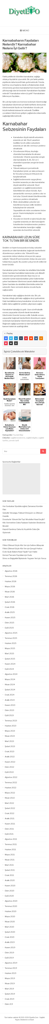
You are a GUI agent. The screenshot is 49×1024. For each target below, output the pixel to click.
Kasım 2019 (10, 947)
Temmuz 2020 (11, 906)
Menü (25, 30)
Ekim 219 (9, 1004)
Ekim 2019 (9, 953)
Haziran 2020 (10, 911)
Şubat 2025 (10, 659)
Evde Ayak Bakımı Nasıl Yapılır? (16, 552)
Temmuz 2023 (11, 721)
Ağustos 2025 (11, 633)
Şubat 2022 (10, 808)
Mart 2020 (9, 927)
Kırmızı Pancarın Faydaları (13, 555)
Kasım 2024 (10, 664)
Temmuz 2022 (11, 782)
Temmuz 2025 (11, 638)
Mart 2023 (9, 741)
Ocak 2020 (9, 937)
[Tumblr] (21, 338)
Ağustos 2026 (11, 571)
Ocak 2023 (9, 751)
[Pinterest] (26, 338)
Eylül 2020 (9, 896)
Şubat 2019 (10, 994)
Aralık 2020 (10, 880)
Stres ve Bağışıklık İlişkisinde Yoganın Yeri (20, 558)
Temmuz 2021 (11, 844)
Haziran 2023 (10, 726)
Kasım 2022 (10, 762)
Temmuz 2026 (11, 576)
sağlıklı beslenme (18, 438)
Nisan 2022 (10, 798)
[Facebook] (6, 338)
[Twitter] (11, 338)
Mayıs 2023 (10, 731)
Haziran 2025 (10, 643)
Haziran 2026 (10, 581)
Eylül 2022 (9, 772)
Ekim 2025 (9, 623)
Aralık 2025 (10, 612)
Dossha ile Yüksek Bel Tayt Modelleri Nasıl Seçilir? (24, 519)
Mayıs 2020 (10, 916)
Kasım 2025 (10, 617)
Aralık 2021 (9, 818)
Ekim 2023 (9, 710)
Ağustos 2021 (11, 839)
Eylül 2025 (9, 628)
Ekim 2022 (9, 767)
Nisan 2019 (10, 983)
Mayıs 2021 (10, 855)
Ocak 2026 (9, 607)
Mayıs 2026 (10, 586)
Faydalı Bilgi (18, 435)
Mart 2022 (9, 803)
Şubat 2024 (10, 690)
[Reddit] (31, 338)
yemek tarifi (14, 440)
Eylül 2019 (9, 958)
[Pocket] (6, 343)
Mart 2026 (9, 597)
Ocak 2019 (9, 999)
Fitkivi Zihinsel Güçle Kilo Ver (15, 545)
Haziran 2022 (10, 788)
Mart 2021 (9, 865)
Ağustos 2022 (11, 777)
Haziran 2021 (10, 849)
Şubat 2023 (10, 746)
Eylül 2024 (9, 669)
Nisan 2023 (10, 736)
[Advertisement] (21, 478)
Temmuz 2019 (11, 968)
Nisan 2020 (10, 922)
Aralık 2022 (10, 757)
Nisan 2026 (10, 592)
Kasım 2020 (10, 886)
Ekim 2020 (9, 891)
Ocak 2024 (9, 695)
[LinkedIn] (16, 338)
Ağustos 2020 (11, 901)
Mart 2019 (9, 989)
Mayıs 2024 (10, 679)
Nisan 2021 (10, 860)
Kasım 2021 (10, 824)
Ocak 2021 (9, 875)
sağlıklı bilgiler (32, 438)
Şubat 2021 (10, 870)
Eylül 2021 (9, 834)
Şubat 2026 (10, 602)
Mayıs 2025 (10, 648)
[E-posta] (11, 343)
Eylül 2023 (9, 715)
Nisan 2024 (10, 684)
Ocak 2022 (9, 813)
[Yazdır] (16, 343)
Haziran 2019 (10, 973)
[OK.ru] (41, 338)
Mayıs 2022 (10, 793)
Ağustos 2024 (11, 674)
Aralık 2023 (10, 700)
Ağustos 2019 (11, 963)
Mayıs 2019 (10, 978)
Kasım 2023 (10, 705)
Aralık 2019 (10, 942)
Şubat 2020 (10, 932)
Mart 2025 (9, 653)
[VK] (36, 338)
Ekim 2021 (9, 829)
